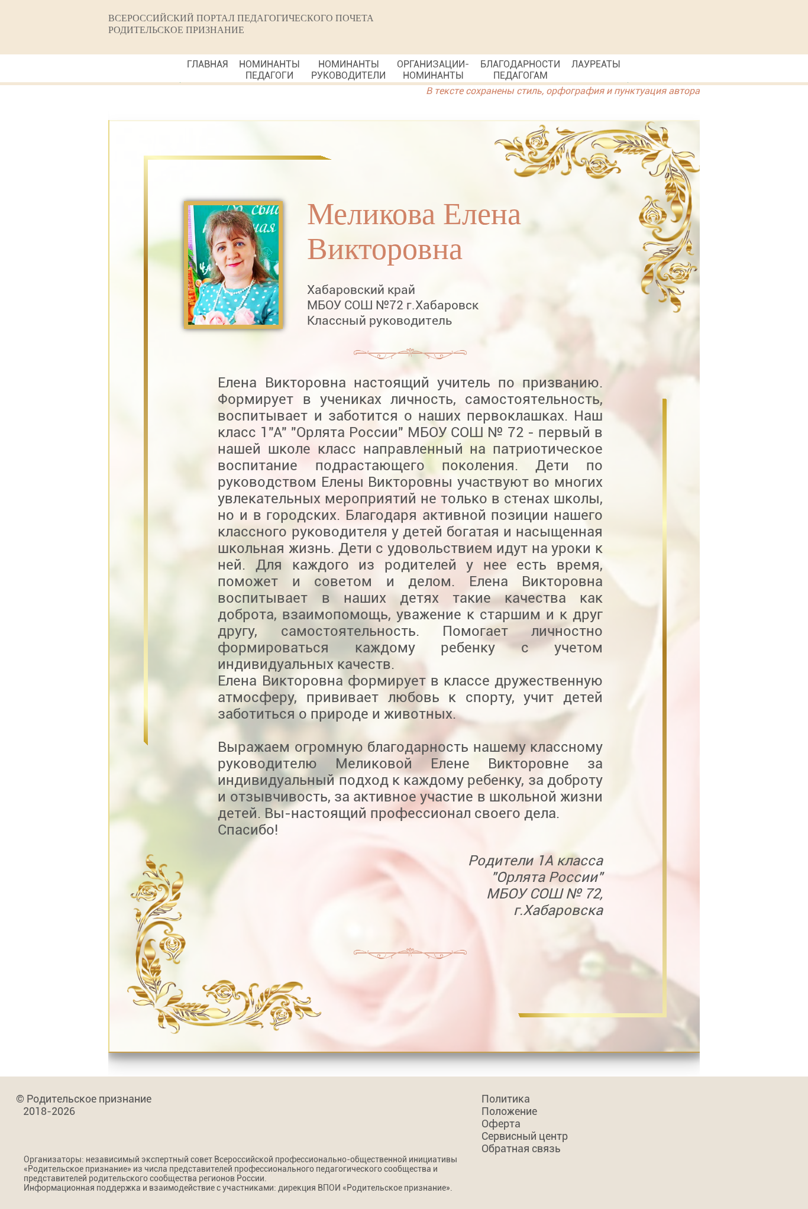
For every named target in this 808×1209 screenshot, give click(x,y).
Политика (505, 1098)
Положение (509, 1111)
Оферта (501, 1123)
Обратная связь (521, 1148)
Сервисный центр (524, 1136)
